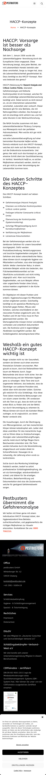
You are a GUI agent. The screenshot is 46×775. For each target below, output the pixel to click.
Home (13, 27)
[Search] (41, 3)
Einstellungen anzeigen (23, 765)
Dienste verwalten (22, 745)
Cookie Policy (18, 770)
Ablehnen (23, 759)
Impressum (27, 770)
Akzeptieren (23, 752)
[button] (42, 717)
